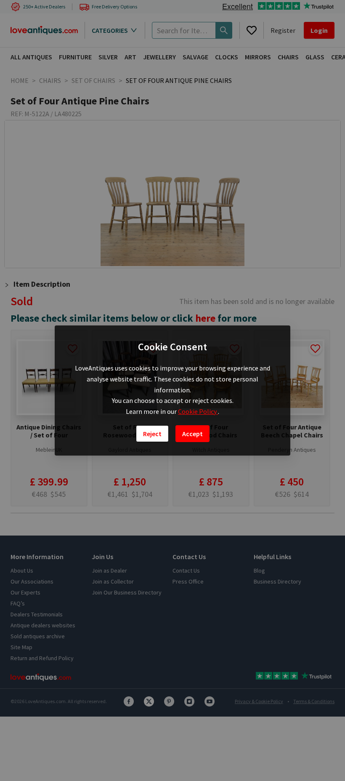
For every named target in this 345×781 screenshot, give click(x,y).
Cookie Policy (198, 411)
